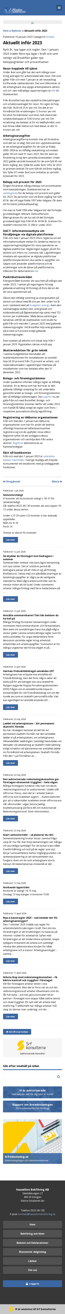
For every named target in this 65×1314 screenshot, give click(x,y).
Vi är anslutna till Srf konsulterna (35, 1309)
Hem (6, 30)
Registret (18, 443)
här (36, 271)
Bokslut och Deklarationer (32, 1242)
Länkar (32, 1261)
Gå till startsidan (18, 1031)
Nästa (56, 481)
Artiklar (50, 36)
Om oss (32, 1270)
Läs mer (10, 539)
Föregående (12, 481)
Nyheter (16, 30)
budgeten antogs (40, 305)
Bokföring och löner (33, 1233)
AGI (53, 90)
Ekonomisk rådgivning (32, 1252)
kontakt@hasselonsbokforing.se (36, 1214)
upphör (47, 396)
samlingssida (10, 193)
